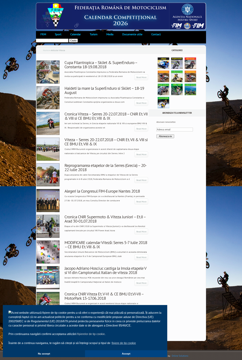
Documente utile (132, 34)
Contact (156, 34)
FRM (43, 34)
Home (46, 50)
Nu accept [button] (44, 353)
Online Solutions (180, 355)
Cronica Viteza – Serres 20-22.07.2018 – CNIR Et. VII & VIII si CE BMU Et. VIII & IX (106, 116)
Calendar (75, 34)
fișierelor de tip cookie (91, 334)
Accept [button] (126, 353)
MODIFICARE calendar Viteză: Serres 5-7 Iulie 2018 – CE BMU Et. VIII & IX (105, 245)
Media (109, 34)
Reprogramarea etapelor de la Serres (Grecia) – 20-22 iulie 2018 (105, 167)
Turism (93, 34)
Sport (58, 34)
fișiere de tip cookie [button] (124, 343)
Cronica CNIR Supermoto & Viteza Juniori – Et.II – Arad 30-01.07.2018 (105, 219)
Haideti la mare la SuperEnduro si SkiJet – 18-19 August (104, 90)
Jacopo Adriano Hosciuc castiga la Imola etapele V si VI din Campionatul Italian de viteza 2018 (105, 270)
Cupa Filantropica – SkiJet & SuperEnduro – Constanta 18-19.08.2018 (100, 65)
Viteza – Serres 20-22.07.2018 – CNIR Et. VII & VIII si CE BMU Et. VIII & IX (106, 142)
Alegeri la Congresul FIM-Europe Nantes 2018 (102, 191)
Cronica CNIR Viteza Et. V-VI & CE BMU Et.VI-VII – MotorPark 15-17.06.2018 (103, 296)
